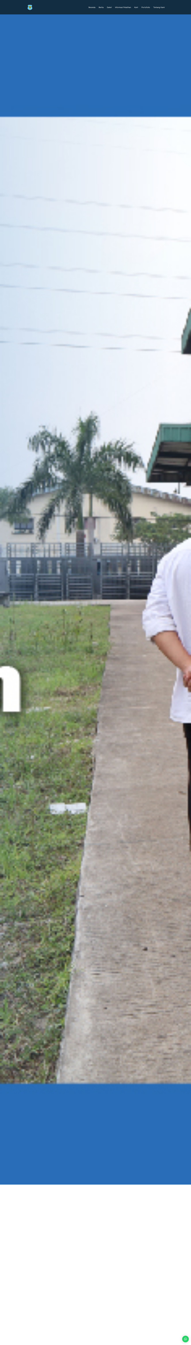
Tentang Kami (159, 7)
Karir (136, 7)
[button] (185, 1339)
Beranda (92, 7)
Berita (101, 7)
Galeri (109, 7)
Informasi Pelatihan (123, 7)
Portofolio (145, 7)
